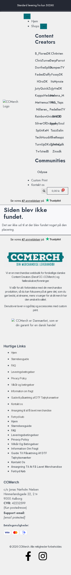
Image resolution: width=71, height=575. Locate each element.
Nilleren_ (42, 109)
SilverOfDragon (45, 123)
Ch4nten (57, 53)
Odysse (42, 172)
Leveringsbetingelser (23, 371)
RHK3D (57, 116)
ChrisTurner (43, 60)
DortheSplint (43, 67)
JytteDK (57, 88)
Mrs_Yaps (57, 102)
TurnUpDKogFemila (48, 144)
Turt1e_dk (57, 144)
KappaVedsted (45, 95)
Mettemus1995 (45, 102)
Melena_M (57, 95)
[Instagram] (43, 556)
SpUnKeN (42, 130)
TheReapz (57, 137)
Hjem (14, 352)
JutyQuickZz (43, 88)
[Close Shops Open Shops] (43, 26)
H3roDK (42, 81)
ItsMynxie (57, 81)
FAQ (13, 365)
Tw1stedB (42, 151)
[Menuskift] (27, 16)
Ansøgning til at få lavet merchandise (31, 410)
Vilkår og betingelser (22, 384)
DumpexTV (57, 67)
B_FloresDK (43, 53)
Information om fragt (22, 391)
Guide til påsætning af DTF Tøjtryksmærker (35, 397)
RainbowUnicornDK (48, 116)
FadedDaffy (43, 74)
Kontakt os (17, 404)
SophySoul (57, 123)
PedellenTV (57, 109)
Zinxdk (57, 151)
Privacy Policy (19, 378)
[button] (44, 191)
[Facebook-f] (28, 556)
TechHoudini (43, 137)
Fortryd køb (17, 416)
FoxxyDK (57, 74)
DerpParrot (57, 60)
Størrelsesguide (20, 359)
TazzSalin (57, 130)
